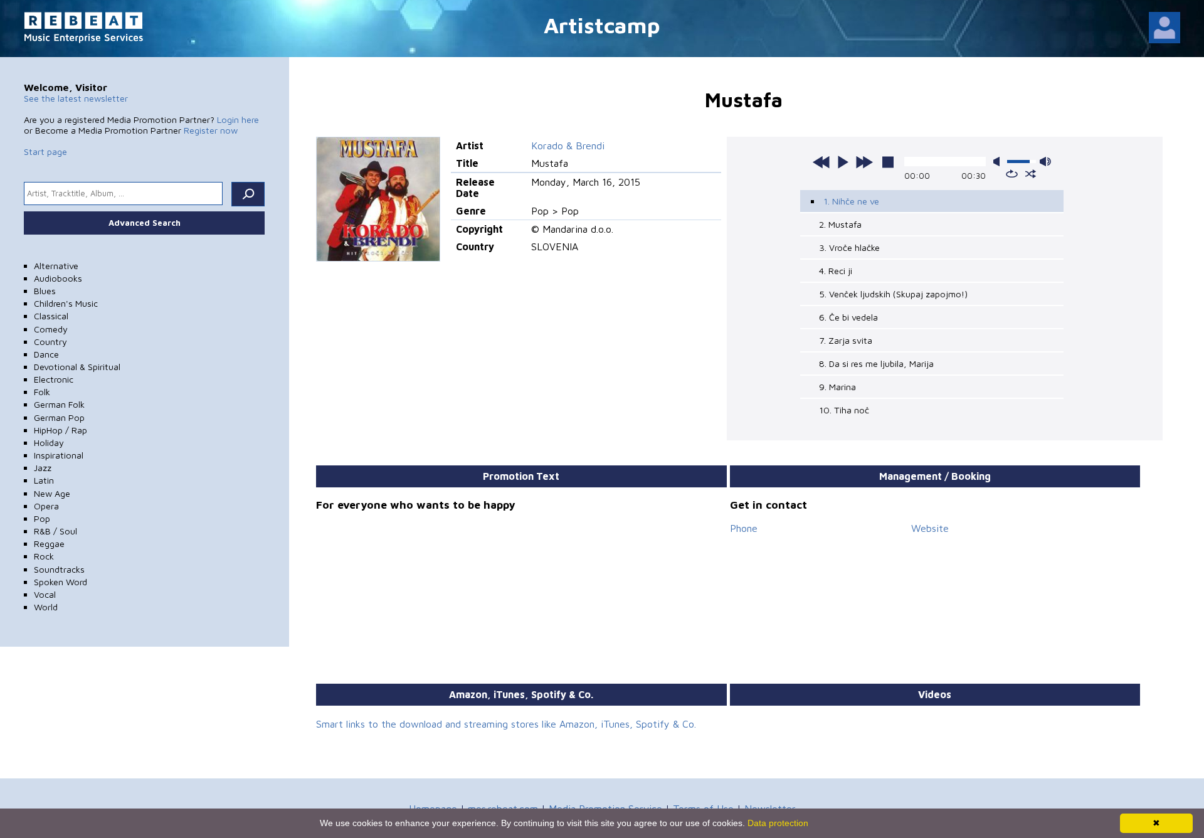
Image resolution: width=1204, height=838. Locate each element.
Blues (45, 290)
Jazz (42, 467)
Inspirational (58, 455)
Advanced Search (144, 223)
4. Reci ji (835, 270)
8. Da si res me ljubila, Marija (876, 363)
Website (930, 528)
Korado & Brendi (568, 145)
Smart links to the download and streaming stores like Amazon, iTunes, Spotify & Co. (506, 723)
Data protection (777, 823)
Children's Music (66, 303)
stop (888, 162)
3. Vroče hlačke (849, 247)
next (864, 162)
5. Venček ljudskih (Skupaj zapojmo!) (893, 294)
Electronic (53, 379)
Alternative (56, 265)
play (842, 161)
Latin (44, 480)
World (46, 607)
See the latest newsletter (76, 98)
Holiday (49, 442)
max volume (1045, 161)
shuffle (1030, 173)
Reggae (49, 543)
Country (50, 341)
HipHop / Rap (60, 430)
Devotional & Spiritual (77, 366)
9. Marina (837, 386)
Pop (42, 518)
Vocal (45, 594)
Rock (44, 556)
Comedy (51, 329)
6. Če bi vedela (848, 317)
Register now (211, 130)
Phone (744, 528)
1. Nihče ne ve (851, 201)
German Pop (59, 417)
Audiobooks (58, 278)
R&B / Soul (55, 531)
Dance (46, 354)
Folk (42, 391)
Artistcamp (602, 25)
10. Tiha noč (844, 410)
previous (821, 162)
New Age (52, 493)
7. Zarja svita (845, 340)
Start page (45, 151)
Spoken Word (60, 581)
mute (999, 161)
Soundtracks (59, 569)
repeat (1012, 173)
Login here (238, 119)
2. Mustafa (840, 224)
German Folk (59, 404)
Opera (46, 506)
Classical (51, 315)
